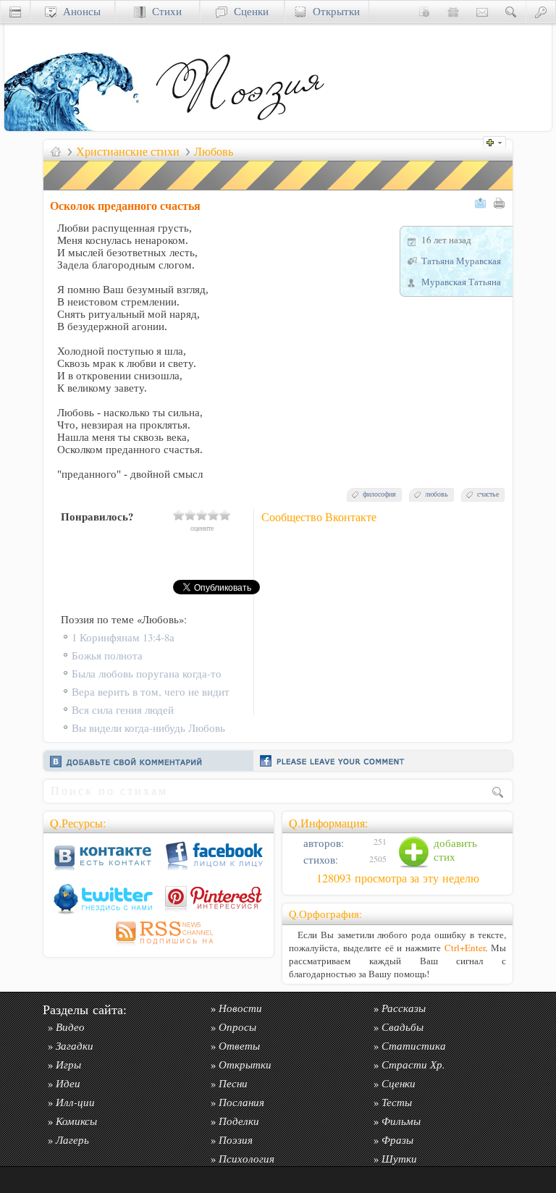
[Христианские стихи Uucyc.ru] (239, 127)
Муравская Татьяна (461, 281)
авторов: (322, 843)
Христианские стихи (128, 151)
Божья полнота (107, 655)
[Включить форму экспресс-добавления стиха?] (498, 141)
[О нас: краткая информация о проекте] (424, 11)
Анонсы (78, 11)
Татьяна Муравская (461, 260)
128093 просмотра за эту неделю (397, 878)
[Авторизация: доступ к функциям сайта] (541, 11)
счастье (488, 494)
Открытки (333, 11)
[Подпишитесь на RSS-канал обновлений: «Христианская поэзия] (159, 946)
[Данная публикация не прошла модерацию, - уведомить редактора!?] (278, 190)
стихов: (319, 860)
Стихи (164, 11)
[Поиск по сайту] (511, 11)
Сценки (248, 11)
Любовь (213, 151)
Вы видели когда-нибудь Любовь (148, 728)
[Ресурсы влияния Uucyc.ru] (56, 151)
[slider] (202, 514)
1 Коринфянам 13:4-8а (123, 637)
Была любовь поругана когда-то (147, 673)
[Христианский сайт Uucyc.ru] (76, 127)
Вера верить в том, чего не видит (150, 692)
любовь (436, 494)
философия (379, 494)
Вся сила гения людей (123, 710)
